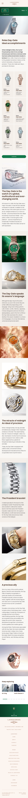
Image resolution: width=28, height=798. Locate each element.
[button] (2, 3)
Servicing (14, 766)
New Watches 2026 (14, 758)
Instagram (14, 782)
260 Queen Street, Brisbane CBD (14, 726)
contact (14, 742)
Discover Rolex (14, 752)
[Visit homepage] (14, 3)
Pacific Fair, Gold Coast (14, 729)
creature (24, 793)
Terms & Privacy (5, 795)
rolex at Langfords (14, 772)
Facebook (14, 785)
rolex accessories (14, 761)
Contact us (14, 775)
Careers (14, 745)
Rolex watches (14, 755)
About (14, 739)
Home (14, 736)
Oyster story (14, 769)
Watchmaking (14, 764)
